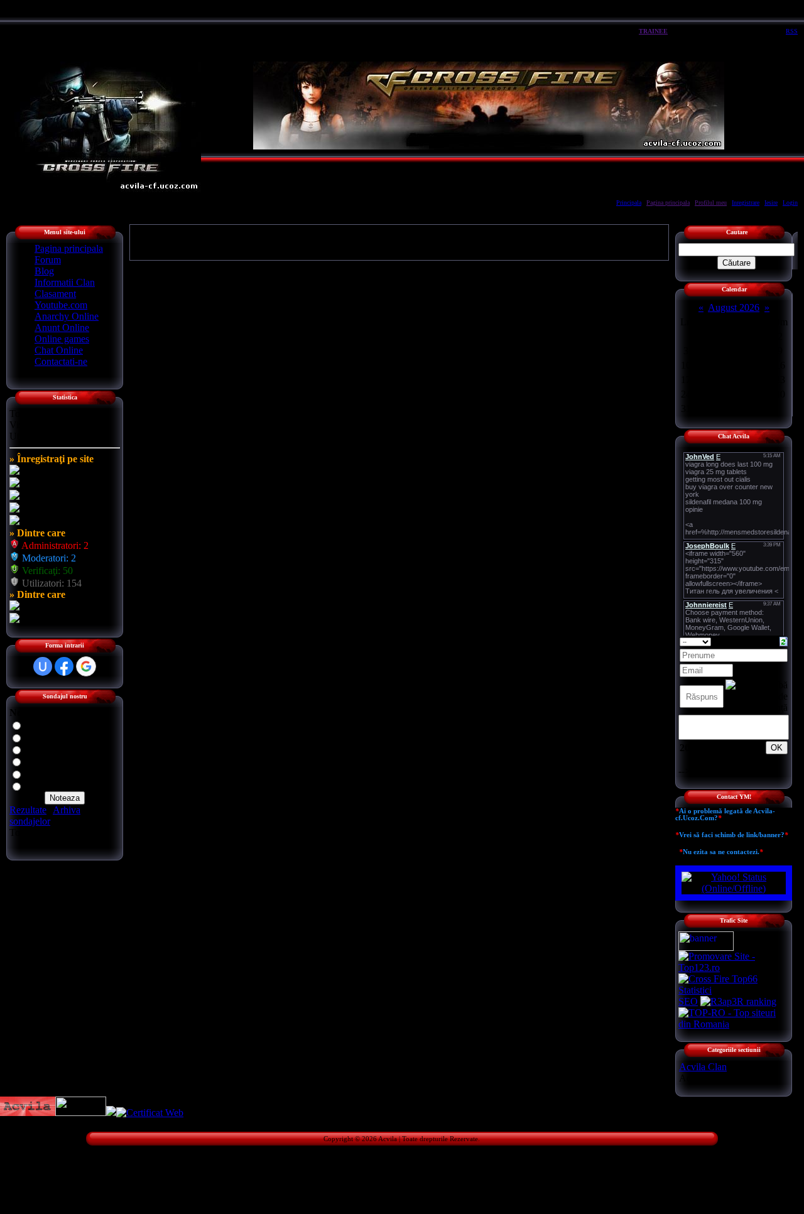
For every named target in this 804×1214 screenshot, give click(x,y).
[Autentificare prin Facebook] (64, 666)
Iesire (771, 202)
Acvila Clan (703, 1066)
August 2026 (733, 307)
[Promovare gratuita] (733, 990)
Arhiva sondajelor (44, 815)
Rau (33, 773)
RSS (792, 31)
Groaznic (43, 785)
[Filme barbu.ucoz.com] (111, 1112)
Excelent (42, 724)
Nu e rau (42, 761)
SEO (688, 1001)
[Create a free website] (80, 1112)
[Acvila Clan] (27, 1112)
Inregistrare (745, 202)
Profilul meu (711, 202)
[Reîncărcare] (784, 640)
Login (790, 202)
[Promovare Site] (733, 967)
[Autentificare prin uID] (42, 666)
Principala (628, 202)
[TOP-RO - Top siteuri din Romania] (733, 1024)
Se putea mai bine (60, 749)
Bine (34, 737)
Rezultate (27, 810)
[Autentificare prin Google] (86, 666)
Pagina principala (668, 202)
